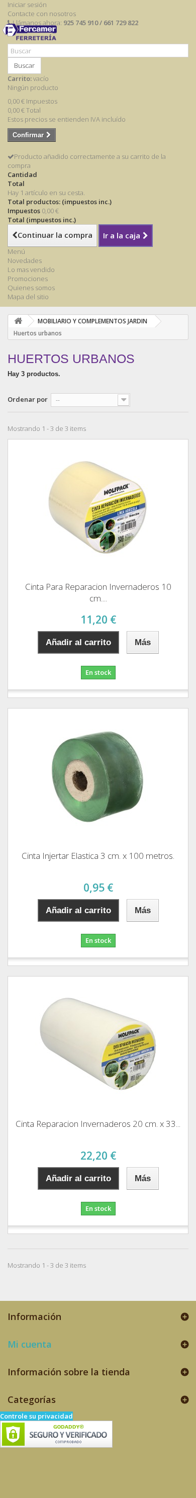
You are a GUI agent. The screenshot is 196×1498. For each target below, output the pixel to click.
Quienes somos (31, 287)
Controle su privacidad (36, 1416)
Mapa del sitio (28, 296)
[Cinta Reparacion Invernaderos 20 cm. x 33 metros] (98, 1044)
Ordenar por (28, 399)
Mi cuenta (30, 1344)
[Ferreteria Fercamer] (32, 39)
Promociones (28, 278)
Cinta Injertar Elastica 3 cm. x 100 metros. (98, 855)
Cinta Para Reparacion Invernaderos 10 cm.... (98, 592)
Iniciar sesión (27, 4)
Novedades (25, 260)
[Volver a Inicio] (18, 321)
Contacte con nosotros (42, 13)
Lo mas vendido (31, 269)
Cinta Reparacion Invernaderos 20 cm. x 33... (98, 1123)
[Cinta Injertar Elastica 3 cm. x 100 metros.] (98, 776)
